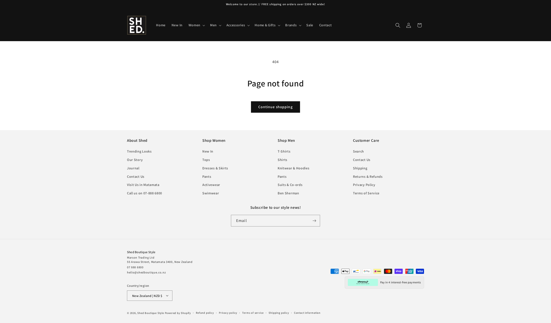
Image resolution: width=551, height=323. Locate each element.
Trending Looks (139, 151)
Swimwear (210, 193)
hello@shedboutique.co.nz (146, 272)
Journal (133, 168)
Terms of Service (366, 193)
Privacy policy (228, 313)
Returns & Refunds (368, 176)
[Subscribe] (314, 220)
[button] (196, 25)
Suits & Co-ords (290, 185)
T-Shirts (284, 151)
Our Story (135, 160)
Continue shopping (275, 106)
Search (358, 151)
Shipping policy (279, 313)
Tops (206, 160)
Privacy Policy (364, 185)
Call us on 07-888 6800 (144, 193)
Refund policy (205, 313)
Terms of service (253, 313)
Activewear (211, 185)
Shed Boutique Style (150, 313)
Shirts (282, 160)
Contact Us (135, 176)
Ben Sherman (288, 193)
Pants (206, 176)
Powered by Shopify (178, 313)
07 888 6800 (135, 267)
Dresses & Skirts (215, 168)
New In (207, 151)
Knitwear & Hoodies (293, 168)
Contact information (307, 313)
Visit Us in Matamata (143, 185)
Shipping (360, 168)
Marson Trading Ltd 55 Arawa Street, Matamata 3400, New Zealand (160, 259)
